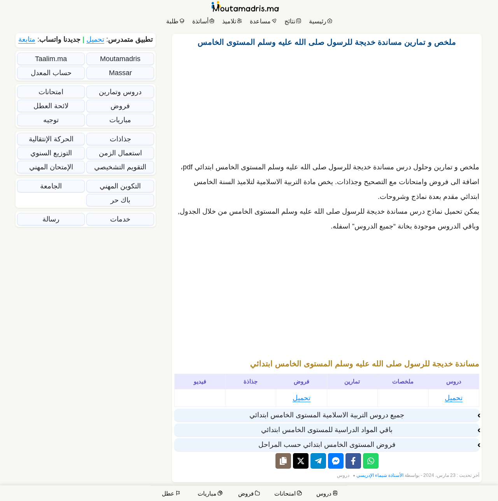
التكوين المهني (120, 186)
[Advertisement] (326, 102)
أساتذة (200, 21)
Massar (120, 73)
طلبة (172, 21)
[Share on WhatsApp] (371, 461)
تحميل (454, 398)
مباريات (120, 120)
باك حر (120, 200)
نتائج (289, 21)
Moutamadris (120, 59)
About (418, 494)
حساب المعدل (51, 73)
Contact (463, 494)
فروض (120, 106)
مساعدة (260, 21)
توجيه (51, 120)
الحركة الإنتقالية (51, 139)
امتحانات (51, 92)
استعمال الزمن (120, 153)
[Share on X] (301, 461)
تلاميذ (229, 21)
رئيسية (317, 21)
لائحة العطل (50, 106)
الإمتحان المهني (51, 167)
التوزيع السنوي (51, 153)
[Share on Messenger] (336, 461)
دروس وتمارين (120, 92)
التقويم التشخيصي (120, 167)
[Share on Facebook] (353, 461)
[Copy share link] (283, 461)
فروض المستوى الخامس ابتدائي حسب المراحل (327, 444)
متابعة (26, 39)
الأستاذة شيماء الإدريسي (379, 475)
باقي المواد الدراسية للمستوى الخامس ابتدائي (327, 430)
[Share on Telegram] (318, 461)
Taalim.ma (51, 59)
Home (484, 494)
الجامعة (51, 186)
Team (396, 494)
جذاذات (120, 139)
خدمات (120, 219)
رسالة (51, 219)
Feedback (368, 494)
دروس (343, 475)
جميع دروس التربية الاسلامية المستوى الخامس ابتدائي (326, 415)
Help (439, 494)
